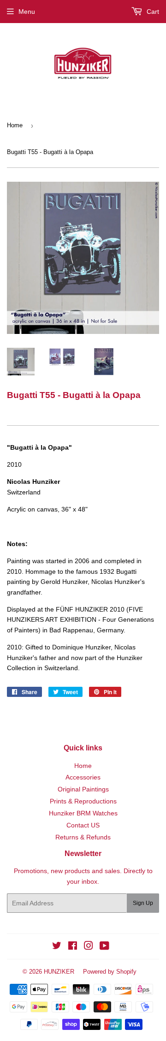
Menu (26, 11)
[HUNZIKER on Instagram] (88, 947)
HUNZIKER (59, 971)
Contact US (83, 825)
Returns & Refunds (83, 837)
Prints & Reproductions (83, 801)
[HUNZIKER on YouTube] (104, 947)
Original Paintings (83, 789)
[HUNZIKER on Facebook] (72, 947)
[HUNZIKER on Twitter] (56, 947)
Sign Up (143, 903)
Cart (152, 11)
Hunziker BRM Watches (83, 813)
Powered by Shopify (109, 971)
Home (15, 125)
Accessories (83, 777)
